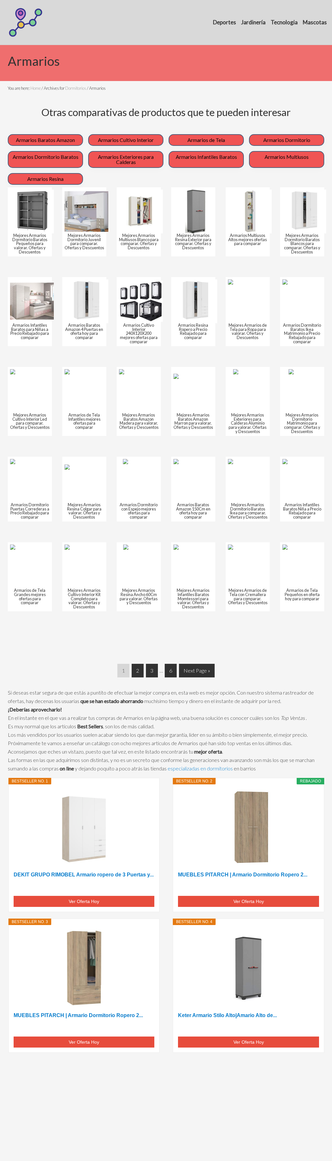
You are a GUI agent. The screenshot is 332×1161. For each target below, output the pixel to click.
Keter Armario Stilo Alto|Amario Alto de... (227, 1015)
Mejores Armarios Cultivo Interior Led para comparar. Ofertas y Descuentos (30, 421)
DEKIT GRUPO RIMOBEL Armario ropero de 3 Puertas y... (84, 874)
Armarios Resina (45, 179)
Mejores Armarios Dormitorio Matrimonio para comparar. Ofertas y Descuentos (302, 423)
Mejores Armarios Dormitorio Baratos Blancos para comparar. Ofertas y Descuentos (302, 243)
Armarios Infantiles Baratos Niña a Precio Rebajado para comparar (302, 511)
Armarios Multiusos (287, 157)
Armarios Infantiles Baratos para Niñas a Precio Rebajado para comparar (29, 331)
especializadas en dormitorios (200, 768)
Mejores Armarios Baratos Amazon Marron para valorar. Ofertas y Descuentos (193, 421)
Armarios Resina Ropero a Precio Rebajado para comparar (193, 331)
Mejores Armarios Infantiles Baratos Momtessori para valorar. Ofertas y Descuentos (193, 598)
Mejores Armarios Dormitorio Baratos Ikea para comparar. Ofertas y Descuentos (247, 511)
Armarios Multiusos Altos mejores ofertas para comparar (247, 239)
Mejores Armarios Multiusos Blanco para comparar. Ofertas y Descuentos (139, 241)
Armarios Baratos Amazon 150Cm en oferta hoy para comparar (193, 511)
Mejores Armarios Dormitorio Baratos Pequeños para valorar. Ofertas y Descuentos (29, 243)
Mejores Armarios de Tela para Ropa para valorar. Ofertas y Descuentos (248, 331)
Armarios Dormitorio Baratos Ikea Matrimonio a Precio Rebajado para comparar (302, 333)
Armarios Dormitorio (286, 140)
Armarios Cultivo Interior (126, 140)
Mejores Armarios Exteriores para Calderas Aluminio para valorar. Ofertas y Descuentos (248, 423)
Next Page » (197, 672)
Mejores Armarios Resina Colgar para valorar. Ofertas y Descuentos (84, 511)
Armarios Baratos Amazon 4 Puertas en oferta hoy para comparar (84, 331)
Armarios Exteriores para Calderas (126, 159)
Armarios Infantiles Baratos (206, 157)
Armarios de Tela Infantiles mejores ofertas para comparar (84, 421)
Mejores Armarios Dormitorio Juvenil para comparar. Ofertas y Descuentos (84, 241)
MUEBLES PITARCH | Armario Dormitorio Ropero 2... (242, 874)
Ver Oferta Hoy (84, 901)
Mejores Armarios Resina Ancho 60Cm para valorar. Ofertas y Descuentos (139, 596)
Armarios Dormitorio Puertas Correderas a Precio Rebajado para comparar (29, 511)
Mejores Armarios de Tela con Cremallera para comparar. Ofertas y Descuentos (247, 596)
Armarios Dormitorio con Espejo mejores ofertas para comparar (139, 511)
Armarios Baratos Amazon (45, 140)
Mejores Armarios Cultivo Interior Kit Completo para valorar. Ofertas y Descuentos (84, 598)
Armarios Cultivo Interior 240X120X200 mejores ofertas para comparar (139, 333)
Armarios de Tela (206, 140)
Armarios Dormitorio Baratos (45, 157)
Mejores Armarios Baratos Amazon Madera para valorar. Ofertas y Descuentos (139, 421)
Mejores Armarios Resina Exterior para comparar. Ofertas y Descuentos (193, 241)
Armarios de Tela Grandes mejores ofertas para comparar (30, 596)
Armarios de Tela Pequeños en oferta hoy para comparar (302, 594)
